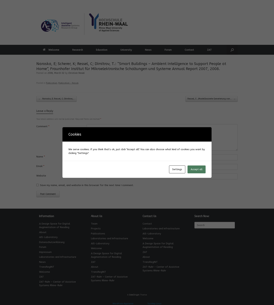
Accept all (196, 169)
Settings (177, 169)
